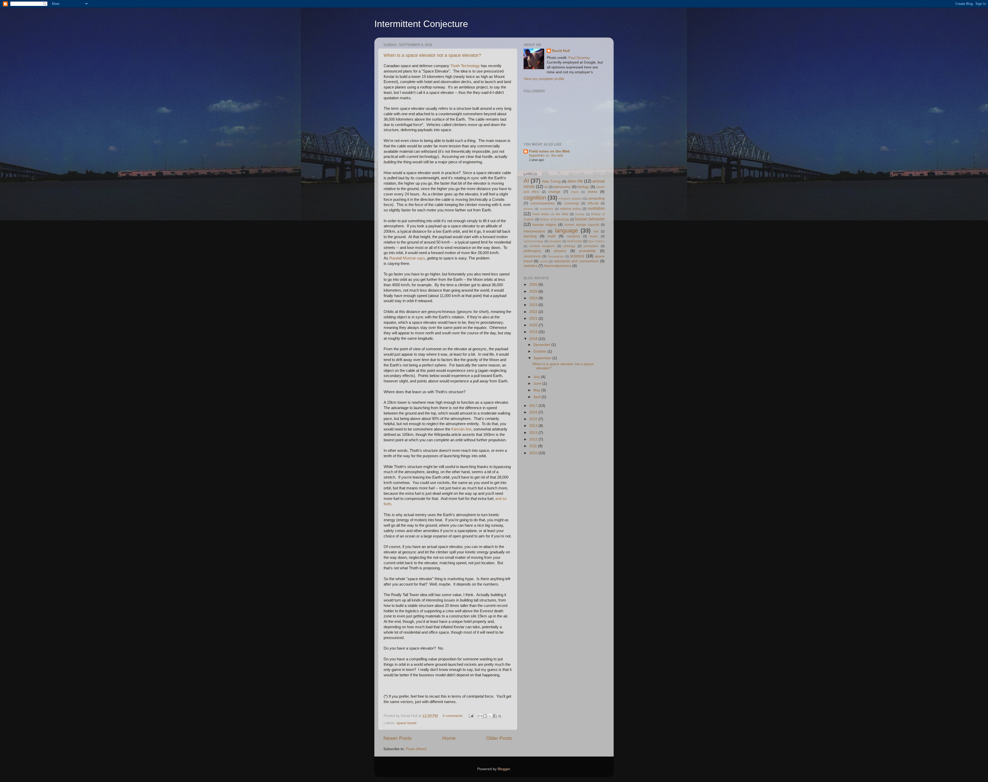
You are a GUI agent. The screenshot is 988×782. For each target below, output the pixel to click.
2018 (534, 339)
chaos (575, 191)
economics (546, 208)
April (537, 397)
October (540, 351)
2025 (534, 291)
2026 (534, 284)
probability (587, 251)
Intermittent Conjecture (421, 24)
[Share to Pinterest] (499, 715)
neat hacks (575, 241)
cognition (535, 197)
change (554, 192)
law (596, 231)
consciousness (542, 203)
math (552, 236)
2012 (534, 439)
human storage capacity (581, 225)
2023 (534, 305)
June (537, 383)
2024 (534, 298)
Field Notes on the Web (550, 214)
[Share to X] (489, 715)
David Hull (561, 51)
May (537, 390)
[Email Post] (470, 716)
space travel (406, 723)
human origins (545, 225)
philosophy (532, 251)
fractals (580, 214)
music (594, 236)
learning (530, 236)
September (542, 358)
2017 (534, 406)
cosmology (571, 203)
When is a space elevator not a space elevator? (432, 55)
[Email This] (480, 715)
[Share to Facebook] (494, 715)
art (546, 187)
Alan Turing (551, 181)
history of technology (554, 219)
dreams (528, 208)
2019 (534, 332)
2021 (534, 318)
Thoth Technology (465, 66)
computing (596, 198)
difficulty (593, 203)
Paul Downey (579, 58)
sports (544, 261)
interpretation (534, 231)
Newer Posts (397, 738)
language (566, 230)
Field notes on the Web (549, 151)
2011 (533, 446)
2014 (534, 426)
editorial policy (570, 209)
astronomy (562, 187)
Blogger (504, 769)
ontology (569, 246)
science (577, 256)
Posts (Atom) (416, 749)
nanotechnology (533, 241)
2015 (534, 419)
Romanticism (556, 256)
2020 (534, 325)
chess (592, 192)
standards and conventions (576, 261)
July (537, 377)
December (542, 345)
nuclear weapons (542, 246)
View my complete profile (544, 79)
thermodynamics (557, 266)
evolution (596, 208)
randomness (532, 256)
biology (583, 187)
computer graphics (570, 198)
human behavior (590, 219)
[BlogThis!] (485, 715)
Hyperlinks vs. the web (546, 155)
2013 (534, 433)
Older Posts (499, 738)
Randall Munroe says (407, 258)
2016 (534, 412)
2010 (534, 453)
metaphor (573, 236)
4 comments (453, 716)
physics (560, 251)
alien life (575, 181)
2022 (534, 312)
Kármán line (461, 429)
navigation (555, 241)
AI (526, 180)
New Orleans (596, 241)
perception (591, 246)
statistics (530, 266)
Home (449, 738)
